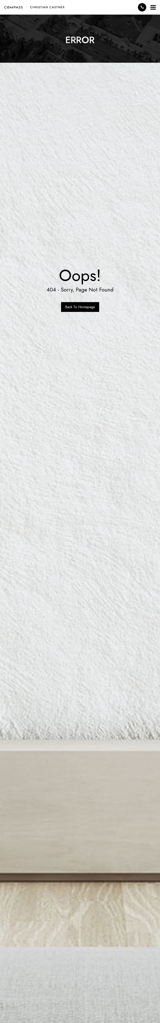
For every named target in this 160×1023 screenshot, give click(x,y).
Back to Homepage (80, 306)
